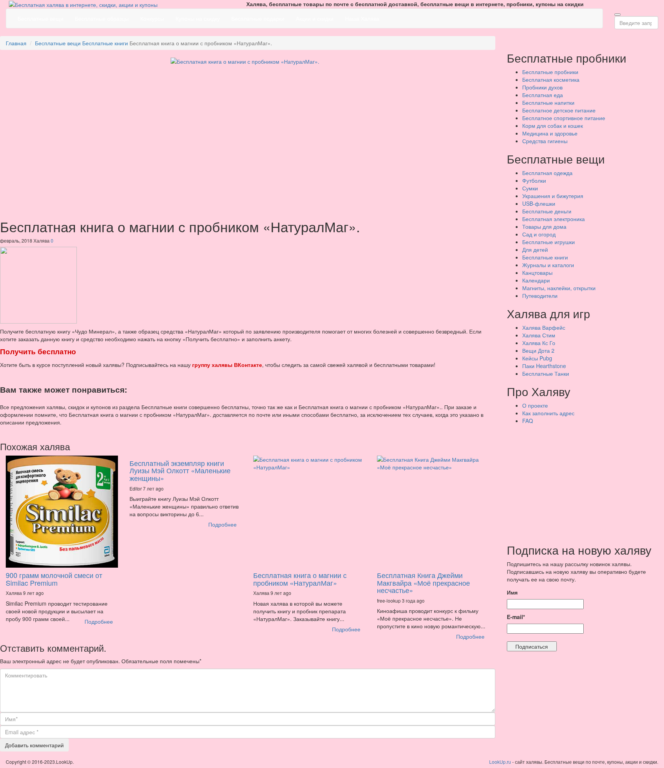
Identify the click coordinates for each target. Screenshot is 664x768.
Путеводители (540, 295)
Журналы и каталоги (548, 265)
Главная (16, 43)
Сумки (530, 188)
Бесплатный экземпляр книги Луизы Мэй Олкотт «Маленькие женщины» (180, 470)
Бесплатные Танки (545, 373)
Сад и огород (539, 234)
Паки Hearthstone (544, 366)
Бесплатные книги (105, 43)
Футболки (534, 180)
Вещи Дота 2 (538, 350)
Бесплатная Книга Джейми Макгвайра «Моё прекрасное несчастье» (423, 582)
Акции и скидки (315, 18)
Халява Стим (538, 335)
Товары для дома (544, 226)
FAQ (527, 420)
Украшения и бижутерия (552, 196)
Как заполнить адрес (548, 413)
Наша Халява (362, 18)
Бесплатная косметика (550, 79)
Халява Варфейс (543, 327)
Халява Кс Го (538, 343)
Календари (536, 280)
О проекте (535, 405)
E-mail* (516, 617)
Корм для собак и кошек (552, 125)
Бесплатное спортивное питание (563, 118)
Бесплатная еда (542, 95)
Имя (512, 592)
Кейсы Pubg (537, 358)
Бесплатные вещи (40, 18)
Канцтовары (537, 272)
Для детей (535, 249)
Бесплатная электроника (553, 219)
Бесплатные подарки (257, 18)
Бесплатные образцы (102, 18)
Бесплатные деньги (546, 211)
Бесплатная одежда (547, 173)
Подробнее (99, 621)
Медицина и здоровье (550, 133)
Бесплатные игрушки (548, 242)
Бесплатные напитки (548, 102)
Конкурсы (152, 18)
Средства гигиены (545, 141)
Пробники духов (542, 87)
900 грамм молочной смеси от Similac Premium (54, 579)
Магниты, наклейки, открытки (559, 288)
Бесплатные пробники (550, 72)
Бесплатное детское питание (559, 110)
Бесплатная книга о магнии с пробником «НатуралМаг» (300, 579)
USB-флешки (538, 203)
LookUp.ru (500, 761)
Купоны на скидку (198, 18)
